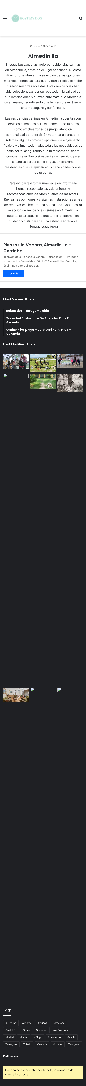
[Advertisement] (60, 15)
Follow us (10, 1056)
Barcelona (59, 1023)
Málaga (37, 1037)
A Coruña (10, 1023)
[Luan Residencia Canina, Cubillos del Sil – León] (70, 361)
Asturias (42, 1023)
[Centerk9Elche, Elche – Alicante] (43, 363)
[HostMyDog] (27, 18)
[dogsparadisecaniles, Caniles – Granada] (16, 695)
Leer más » (13, 273)
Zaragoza (74, 1044)
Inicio (36, 46)
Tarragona (11, 1044)
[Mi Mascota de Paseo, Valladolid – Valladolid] (16, 361)
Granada (41, 1030)
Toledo (27, 1044)
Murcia (23, 1037)
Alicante (27, 1023)
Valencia (42, 1044)
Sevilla (71, 1037)
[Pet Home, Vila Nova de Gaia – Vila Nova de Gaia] (70, 844)
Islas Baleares (60, 1030)
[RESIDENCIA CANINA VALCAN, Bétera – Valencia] (43, 381)
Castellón (10, 1030)
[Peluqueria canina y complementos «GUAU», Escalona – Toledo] (70, 383)
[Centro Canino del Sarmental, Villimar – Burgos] (43, 844)
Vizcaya (57, 1044)
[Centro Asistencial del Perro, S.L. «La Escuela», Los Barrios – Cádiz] (16, 530)
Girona (26, 1030)
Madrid (9, 1037)
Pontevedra (55, 1037)
